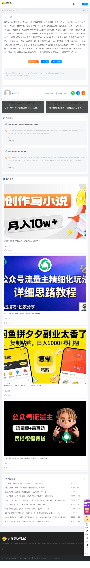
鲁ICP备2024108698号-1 (50, 558)
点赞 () (57, 61)
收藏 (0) (34, 61)
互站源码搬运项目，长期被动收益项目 (65, 108)
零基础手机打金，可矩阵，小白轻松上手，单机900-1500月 (27, 509)
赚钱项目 (11, 10)
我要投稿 (85, 10)
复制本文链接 (62, 93)
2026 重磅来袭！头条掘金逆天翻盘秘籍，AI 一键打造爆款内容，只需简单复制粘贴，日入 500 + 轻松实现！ (37, 517)
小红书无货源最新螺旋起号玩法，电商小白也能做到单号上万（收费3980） (23, 108)
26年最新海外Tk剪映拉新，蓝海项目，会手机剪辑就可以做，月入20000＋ (32, 513)
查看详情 (11, 141)
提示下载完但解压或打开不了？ (19, 151)
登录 (85, 4)
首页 (5, 10)
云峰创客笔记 (12, 73)
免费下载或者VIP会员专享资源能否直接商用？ (24, 124)
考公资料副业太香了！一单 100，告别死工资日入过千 (25, 504)
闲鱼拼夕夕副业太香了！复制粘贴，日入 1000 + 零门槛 (22, 386)
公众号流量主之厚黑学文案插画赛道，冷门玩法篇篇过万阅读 (27, 521)
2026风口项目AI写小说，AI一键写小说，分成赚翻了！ (22, 241)
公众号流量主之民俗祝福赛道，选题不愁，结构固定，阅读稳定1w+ (26, 458)
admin (15, 93)
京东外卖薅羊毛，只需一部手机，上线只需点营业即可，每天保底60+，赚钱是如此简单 (37, 500)
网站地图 (36, 558)
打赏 (45, 61)
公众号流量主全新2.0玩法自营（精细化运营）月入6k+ (22, 313)
